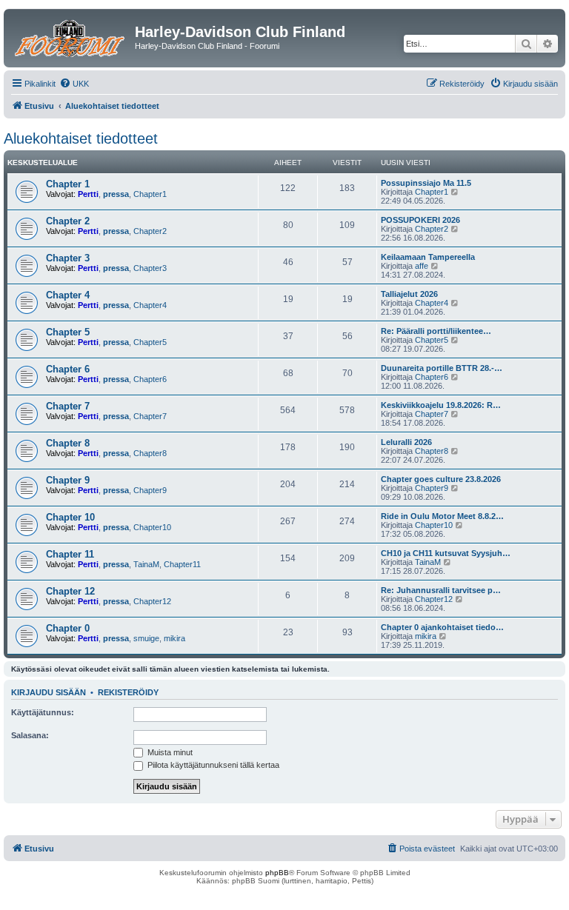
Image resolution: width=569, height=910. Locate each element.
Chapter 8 (68, 443)
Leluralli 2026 (406, 442)
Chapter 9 (68, 480)
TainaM (146, 564)
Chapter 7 (68, 406)
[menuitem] (74, 84)
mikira (174, 638)
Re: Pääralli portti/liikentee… (436, 331)
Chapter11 (182, 564)
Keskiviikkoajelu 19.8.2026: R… (441, 405)
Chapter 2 (68, 221)
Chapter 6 (68, 369)
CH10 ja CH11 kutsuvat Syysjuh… (445, 553)
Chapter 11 (70, 554)
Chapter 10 (70, 517)
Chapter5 (150, 342)
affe (421, 265)
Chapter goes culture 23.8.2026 (441, 479)
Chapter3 (150, 268)
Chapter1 (150, 194)
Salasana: (30, 735)
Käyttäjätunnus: (42, 712)
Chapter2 (150, 231)
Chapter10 (152, 527)
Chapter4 (150, 305)
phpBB (277, 873)
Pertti (88, 194)
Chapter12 (152, 601)
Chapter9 (150, 490)
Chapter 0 (68, 628)
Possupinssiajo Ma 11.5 (426, 182)
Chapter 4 (68, 295)
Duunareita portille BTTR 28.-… (441, 368)
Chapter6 (150, 379)
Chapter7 (150, 416)
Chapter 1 (68, 184)
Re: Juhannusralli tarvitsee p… (441, 590)
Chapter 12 (70, 591)
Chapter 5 (68, 332)
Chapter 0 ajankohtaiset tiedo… (442, 627)
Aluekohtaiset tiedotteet (81, 138)
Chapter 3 (68, 258)
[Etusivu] (71, 36)
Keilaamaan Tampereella (428, 256)
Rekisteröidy (128, 692)
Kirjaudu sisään (48, 692)
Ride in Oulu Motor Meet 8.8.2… (442, 516)
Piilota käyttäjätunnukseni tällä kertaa (212, 764)
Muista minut (169, 752)
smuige (146, 638)
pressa (116, 194)
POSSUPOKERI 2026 (420, 219)
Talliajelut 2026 (409, 294)
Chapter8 (150, 453)
